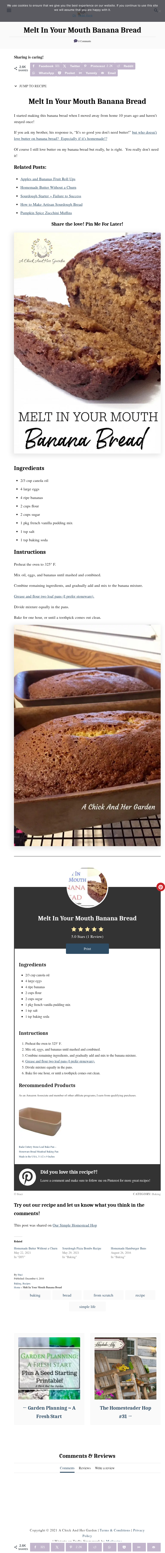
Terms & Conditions (115, 1530)
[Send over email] (154, 1547)
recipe (140, 1295)
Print (87, 948)
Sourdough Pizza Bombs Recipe (81, 1248)
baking (35, 1295)
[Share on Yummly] (139, 1547)
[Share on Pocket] (124, 1547)
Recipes (27, 1283)
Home (17, 1287)
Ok (74, 15)
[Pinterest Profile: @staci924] (29, 1177)
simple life (87, 1306)
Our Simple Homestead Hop (75, 1225)
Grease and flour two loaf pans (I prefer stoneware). (54, 596)
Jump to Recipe (32, 86)
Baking (17, 1283)
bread (67, 1295)
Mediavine (114, 1541)
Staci (20, 1274)
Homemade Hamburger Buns (128, 1248)
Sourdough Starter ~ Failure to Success (50, 195)
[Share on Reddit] (95, 1547)
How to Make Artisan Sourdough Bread (51, 204)
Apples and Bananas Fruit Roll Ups (47, 178)
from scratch (103, 1295)
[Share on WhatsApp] (110, 1547)
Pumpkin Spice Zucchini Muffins (46, 212)
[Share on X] (57, 1547)
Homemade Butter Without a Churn (48, 187)
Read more (85, 15)
